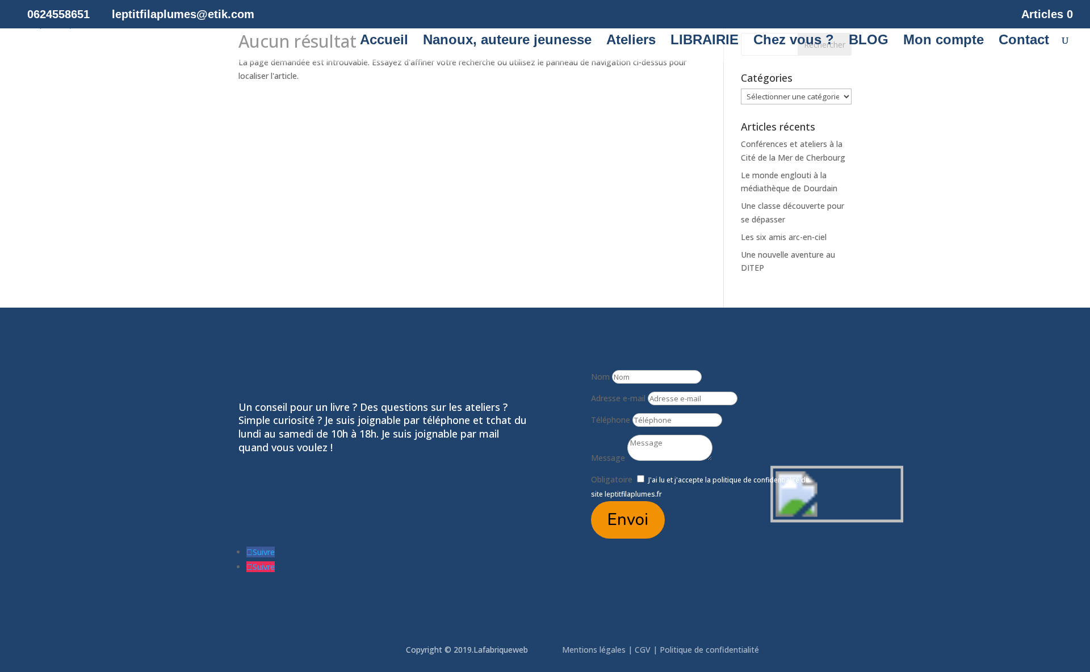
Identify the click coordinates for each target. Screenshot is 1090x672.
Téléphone (610, 419)
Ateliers (631, 41)
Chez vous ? (793, 41)
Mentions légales (595, 649)
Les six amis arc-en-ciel (784, 237)
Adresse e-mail (618, 398)
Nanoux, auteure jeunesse (507, 41)
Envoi (627, 520)
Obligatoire (611, 479)
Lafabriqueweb (500, 649)
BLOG (868, 41)
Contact (1024, 41)
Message (608, 457)
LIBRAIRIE (704, 41)
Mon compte (943, 41)
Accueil (384, 41)
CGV (643, 649)
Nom (600, 376)
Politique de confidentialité (710, 649)
